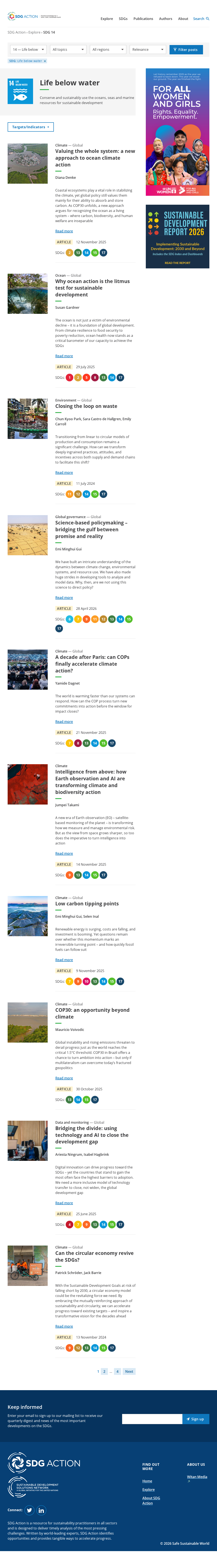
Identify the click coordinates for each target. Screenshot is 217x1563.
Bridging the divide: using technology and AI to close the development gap (92, 1135)
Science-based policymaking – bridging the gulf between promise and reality (91, 529)
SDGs (123, 18)
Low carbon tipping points (87, 903)
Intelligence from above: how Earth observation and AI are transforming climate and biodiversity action (91, 781)
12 (78, 494)
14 (86, 252)
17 (103, 252)
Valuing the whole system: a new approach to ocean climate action (95, 158)
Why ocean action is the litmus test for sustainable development (92, 288)
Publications (143, 18)
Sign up (197, 1419)
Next (129, 1371)
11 (69, 494)
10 (86, 981)
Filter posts (188, 49)
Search (198, 18)
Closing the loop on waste (86, 406)
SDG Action (17, 32)
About (183, 18)
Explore (107, 18)
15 (95, 252)
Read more (64, 231)
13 (78, 252)
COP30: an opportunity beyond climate (92, 1013)
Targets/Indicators (30, 126)
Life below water (25, 61)
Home (147, 1481)
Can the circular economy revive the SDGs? (94, 1256)
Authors (165, 18)
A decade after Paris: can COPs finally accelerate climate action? (92, 664)
